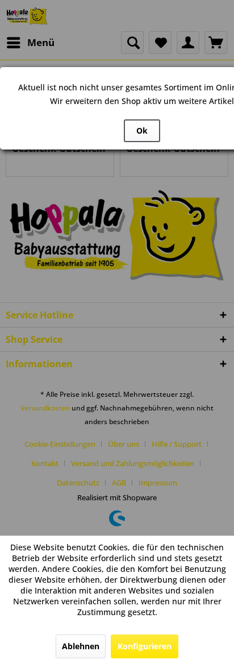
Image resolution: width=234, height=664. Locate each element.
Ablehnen (80, 646)
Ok (142, 130)
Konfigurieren (145, 646)
